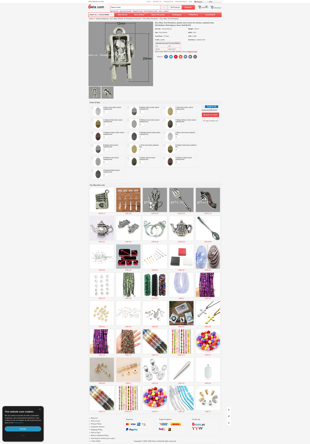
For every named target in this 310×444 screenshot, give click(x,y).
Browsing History (181, 1)
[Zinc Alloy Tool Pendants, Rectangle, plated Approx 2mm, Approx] (101, 212)
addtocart (210, 115)
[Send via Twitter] (171, 57)
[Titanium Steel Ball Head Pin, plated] (154, 268)
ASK (229, 416)
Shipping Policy (96, 430)
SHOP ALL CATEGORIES (99, 15)
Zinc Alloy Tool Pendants (169, 19)
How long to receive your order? (103, 438)
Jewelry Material (102, 19)
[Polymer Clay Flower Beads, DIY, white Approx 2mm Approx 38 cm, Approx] (101, 297)
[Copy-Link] (195, 57)
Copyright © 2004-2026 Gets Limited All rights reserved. (155, 441)
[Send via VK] (185, 57)
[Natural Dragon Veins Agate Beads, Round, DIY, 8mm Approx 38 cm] (208, 297)
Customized (210, 15)
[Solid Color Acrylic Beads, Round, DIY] (208, 353)
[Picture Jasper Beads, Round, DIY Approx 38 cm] (128, 353)
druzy (160, 11)
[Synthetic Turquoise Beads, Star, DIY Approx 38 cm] (181, 410)
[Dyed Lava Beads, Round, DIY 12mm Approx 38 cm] (154, 353)
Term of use (95, 421)
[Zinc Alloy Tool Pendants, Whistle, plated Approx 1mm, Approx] (208, 212)
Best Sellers (139, 15)
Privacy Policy (96, 424)
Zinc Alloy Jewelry (117, 19)
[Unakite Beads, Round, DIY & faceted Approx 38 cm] (128, 297)
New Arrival (122, 15)
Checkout (217, 8)
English (199, 2)
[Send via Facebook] (166, 57)
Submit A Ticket (192, 51)
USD (210, 2)
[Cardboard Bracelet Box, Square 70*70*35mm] (181, 268)
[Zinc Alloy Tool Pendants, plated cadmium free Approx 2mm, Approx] (154, 240)
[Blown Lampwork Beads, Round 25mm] (208, 268)
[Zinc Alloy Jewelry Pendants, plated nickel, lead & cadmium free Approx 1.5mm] (181, 382)
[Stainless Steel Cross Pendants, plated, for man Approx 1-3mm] (208, 325)
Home (91, 19)
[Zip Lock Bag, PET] (181, 325)
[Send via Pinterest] (176, 57)
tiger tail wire (114, 11)
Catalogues (177, 15)
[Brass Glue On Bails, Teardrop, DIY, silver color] (154, 382)
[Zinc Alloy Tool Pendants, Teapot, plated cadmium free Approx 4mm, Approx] (181, 240)
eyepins (166, 11)
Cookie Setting (96, 441)
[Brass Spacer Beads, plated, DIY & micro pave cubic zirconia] (128, 382)
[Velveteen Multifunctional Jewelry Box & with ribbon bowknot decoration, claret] (128, 268)
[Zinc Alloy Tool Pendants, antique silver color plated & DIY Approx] (128, 212)
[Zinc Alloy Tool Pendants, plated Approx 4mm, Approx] (154, 212)
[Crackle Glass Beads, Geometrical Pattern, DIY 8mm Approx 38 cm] (181, 353)
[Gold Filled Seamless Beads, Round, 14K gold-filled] (101, 382)
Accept (23, 429)
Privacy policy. (19, 423)
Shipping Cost (168, 1)
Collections (193, 15)
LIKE (229, 410)
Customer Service (98, 427)
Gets (96, 6)
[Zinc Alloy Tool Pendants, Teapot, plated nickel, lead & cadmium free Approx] (101, 240)
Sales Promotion (158, 15)
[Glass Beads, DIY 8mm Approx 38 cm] (181, 297)
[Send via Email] (190, 57)
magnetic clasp (138, 11)
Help (190, 1)
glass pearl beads (126, 11)
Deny (23, 435)
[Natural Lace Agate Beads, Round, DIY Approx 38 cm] (154, 297)
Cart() (204, 7)
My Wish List (157, 1)
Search (188, 7)
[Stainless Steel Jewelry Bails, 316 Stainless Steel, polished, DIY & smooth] (208, 410)
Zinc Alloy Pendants (150, 19)
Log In (149, 1)
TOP (229, 422)
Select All (211, 106)
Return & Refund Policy (100, 435)
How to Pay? (96, 432)
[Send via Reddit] (180, 57)
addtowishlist (210, 120)
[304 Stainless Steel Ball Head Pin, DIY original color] (101, 268)
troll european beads (151, 11)
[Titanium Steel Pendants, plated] (208, 382)
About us (94, 418)
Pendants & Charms (133, 19)
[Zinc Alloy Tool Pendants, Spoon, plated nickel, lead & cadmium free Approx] (208, 240)
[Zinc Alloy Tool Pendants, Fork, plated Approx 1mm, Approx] (181, 212)
